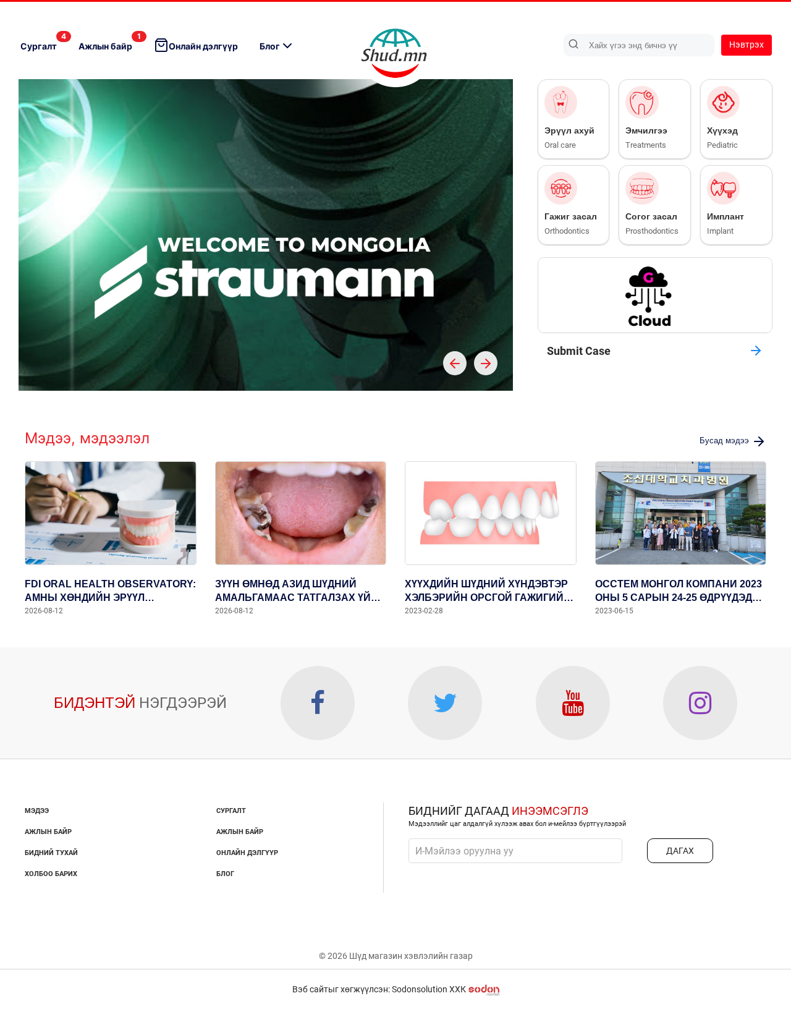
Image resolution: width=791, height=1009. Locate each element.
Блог (270, 46)
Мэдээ (37, 811)
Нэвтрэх (746, 44)
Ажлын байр (109, 41)
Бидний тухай (51, 853)
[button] (455, 363)
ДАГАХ (680, 851)
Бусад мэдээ (725, 440)
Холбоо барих (51, 874)
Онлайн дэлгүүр (203, 46)
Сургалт (43, 41)
